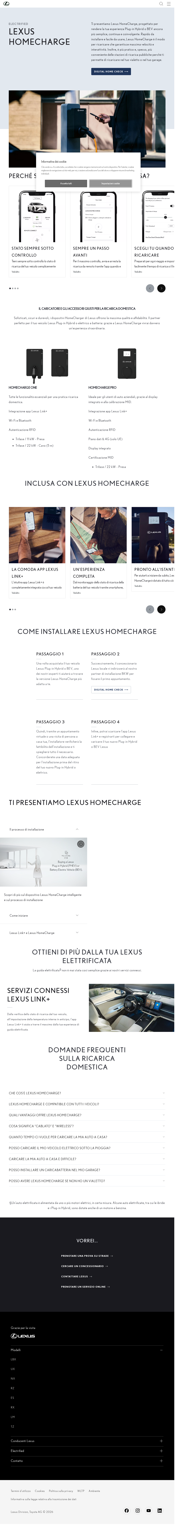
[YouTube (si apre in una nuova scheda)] (148, 1510)
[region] (88, 172)
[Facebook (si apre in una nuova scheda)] (126, 1510)
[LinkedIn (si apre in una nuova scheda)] (159, 1510)
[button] (13, 4)
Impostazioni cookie (111, 183)
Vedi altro (15, 271)
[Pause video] (80, 844)
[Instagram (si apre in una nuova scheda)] (137, 1510)
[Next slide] (161, 288)
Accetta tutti (66, 183)
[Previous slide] (150, 288)
